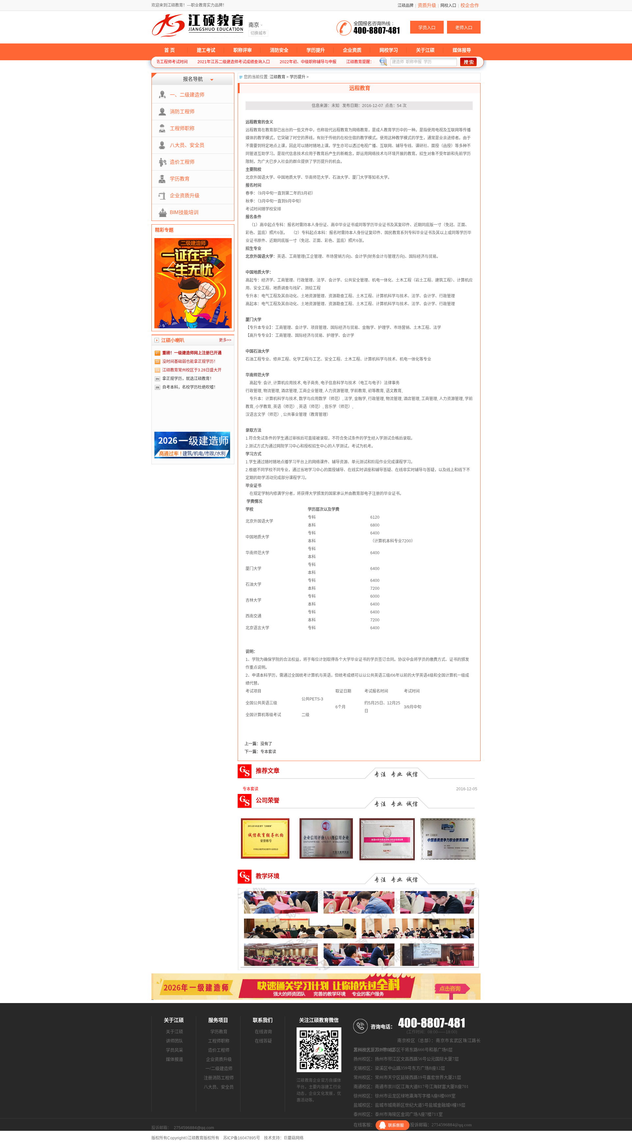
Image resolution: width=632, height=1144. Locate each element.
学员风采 (174, 1050)
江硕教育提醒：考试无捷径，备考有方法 (355, 62)
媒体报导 (462, 50)
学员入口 (426, 27)
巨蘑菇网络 (293, 1138)
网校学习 (389, 50)
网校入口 (448, 5)
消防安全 (279, 50)
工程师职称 (182, 128)
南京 (254, 25)
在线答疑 (263, 1040)
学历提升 (315, 50)
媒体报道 (174, 1059)
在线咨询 (263, 1031)
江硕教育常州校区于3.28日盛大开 (192, 370)
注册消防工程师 (219, 1077)
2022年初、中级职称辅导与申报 (282, 62)
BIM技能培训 (184, 212)
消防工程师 (182, 111)
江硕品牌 (405, 5)
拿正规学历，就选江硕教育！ (188, 378)
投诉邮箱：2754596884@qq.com (441, 1124)
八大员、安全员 (187, 145)
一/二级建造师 (218, 1068)
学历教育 (180, 178)
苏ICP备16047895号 (241, 1138)
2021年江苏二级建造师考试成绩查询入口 (207, 62)
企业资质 (352, 50)
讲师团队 (174, 1040)
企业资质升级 (184, 195)
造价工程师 (182, 162)
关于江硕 (425, 50)
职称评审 (242, 50)
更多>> (225, 340)
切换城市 (258, 33)
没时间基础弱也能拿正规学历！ (190, 361)
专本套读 (268, 751)
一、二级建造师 (187, 94)
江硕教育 (277, 77)
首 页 (169, 50)
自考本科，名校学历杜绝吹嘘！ (190, 387)
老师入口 (463, 27)
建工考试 (206, 50)
